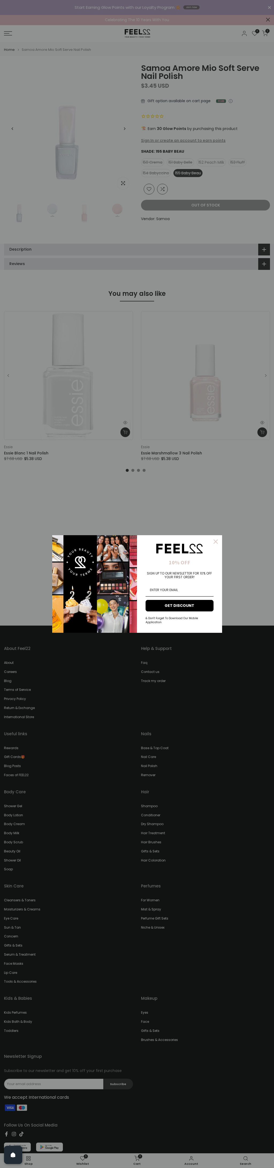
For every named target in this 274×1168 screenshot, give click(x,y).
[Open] (13, 1155)
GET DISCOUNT (179, 605)
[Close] (215, 541)
